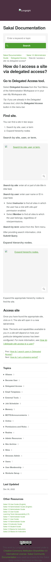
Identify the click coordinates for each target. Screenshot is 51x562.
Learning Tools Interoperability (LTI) (16, 514)
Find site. (9, 116)
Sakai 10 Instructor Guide (12, 524)
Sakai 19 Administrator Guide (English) (17, 506)
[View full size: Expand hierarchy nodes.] (25, 270)
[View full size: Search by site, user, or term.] (25, 161)
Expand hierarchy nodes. (17, 242)
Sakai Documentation (12, 55)
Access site (11, 310)
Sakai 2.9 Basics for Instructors (14, 531)
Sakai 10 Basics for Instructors (14, 529)
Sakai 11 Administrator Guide (14, 516)
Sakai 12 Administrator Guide (14, 509)
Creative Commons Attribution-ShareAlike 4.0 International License (25, 552)
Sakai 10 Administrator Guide (14, 521)
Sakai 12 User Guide (11, 511)
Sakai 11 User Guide (11, 519)
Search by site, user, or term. (20, 137)
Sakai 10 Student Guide (12, 526)
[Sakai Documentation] (25, 10)
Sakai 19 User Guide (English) (14, 504)
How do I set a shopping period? (24, 357)
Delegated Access (18, 58)
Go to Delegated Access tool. (24, 81)
